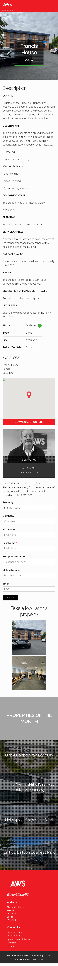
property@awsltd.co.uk (19, 939)
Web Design (19, 959)
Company (8, 515)
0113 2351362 (15, 932)
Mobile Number (12, 570)
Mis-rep (47, 955)
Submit (10, 598)
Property (8, 502)
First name (9, 529)
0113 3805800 (15, 935)
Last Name (9, 543)
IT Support (28, 959)
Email (6, 583)
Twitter (11, 946)
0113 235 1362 (29, 468)
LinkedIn (12, 942)
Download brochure (29, 421)
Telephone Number (14, 556)
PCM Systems (38, 959)
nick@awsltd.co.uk (29, 472)
